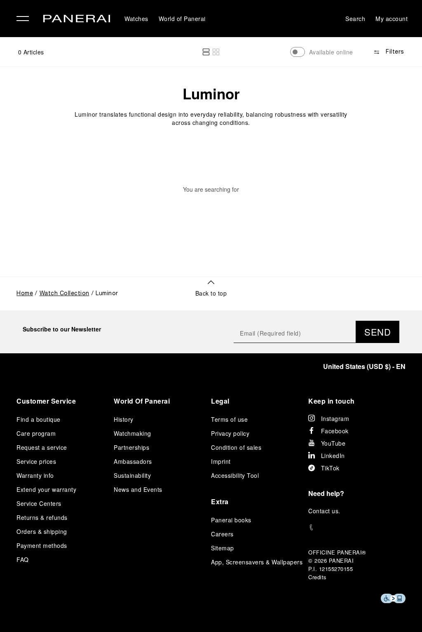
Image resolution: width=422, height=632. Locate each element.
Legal (220, 401)
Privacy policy (230, 433)
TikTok (330, 468)
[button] (206, 52)
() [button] (364, 366)
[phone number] (357, 527)
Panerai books (231, 520)
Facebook (335, 431)
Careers (222, 534)
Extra (220, 501)
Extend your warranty (46, 489)
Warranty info (35, 475)
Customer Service (46, 401)
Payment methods (41, 545)
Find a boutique (38, 419)
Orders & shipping (41, 531)
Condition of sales (236, 447)
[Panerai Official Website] (76, 19)
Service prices (36, 461)
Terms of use (229, 419)
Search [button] (355, 18)
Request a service (41, 447)
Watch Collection (64, 293)
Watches (136, 18)
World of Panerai (182, 18)
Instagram (335, 418)
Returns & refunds (42, 517)
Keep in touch (331, 401)
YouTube (333, 443)
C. (324, 511)
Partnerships (131, 447)
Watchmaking (132, 433)
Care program (36, 433)
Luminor (211, 93)
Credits (317, 577)
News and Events (138, 489)
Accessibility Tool (235, 475)
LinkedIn (333, 455)
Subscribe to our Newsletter (62, 329)
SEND (377, 331)
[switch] (297, 52)
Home (24, 293)
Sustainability (132, 475)
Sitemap (222, 548)
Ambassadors (133, 461)
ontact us (326, 511)
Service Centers (38, 503)
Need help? (326, 493)
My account (391, 18)
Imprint (221, 461)
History (124, 419)
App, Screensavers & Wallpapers (256, 562)
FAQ (22, 559)
